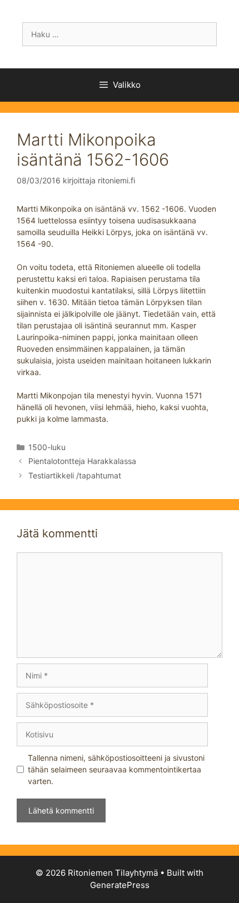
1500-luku (47, 447)
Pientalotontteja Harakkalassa (82, 461)
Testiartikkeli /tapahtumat (74, 475)
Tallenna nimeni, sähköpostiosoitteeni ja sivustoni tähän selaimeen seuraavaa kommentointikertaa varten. (116, 769)
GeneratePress (120, 885)
